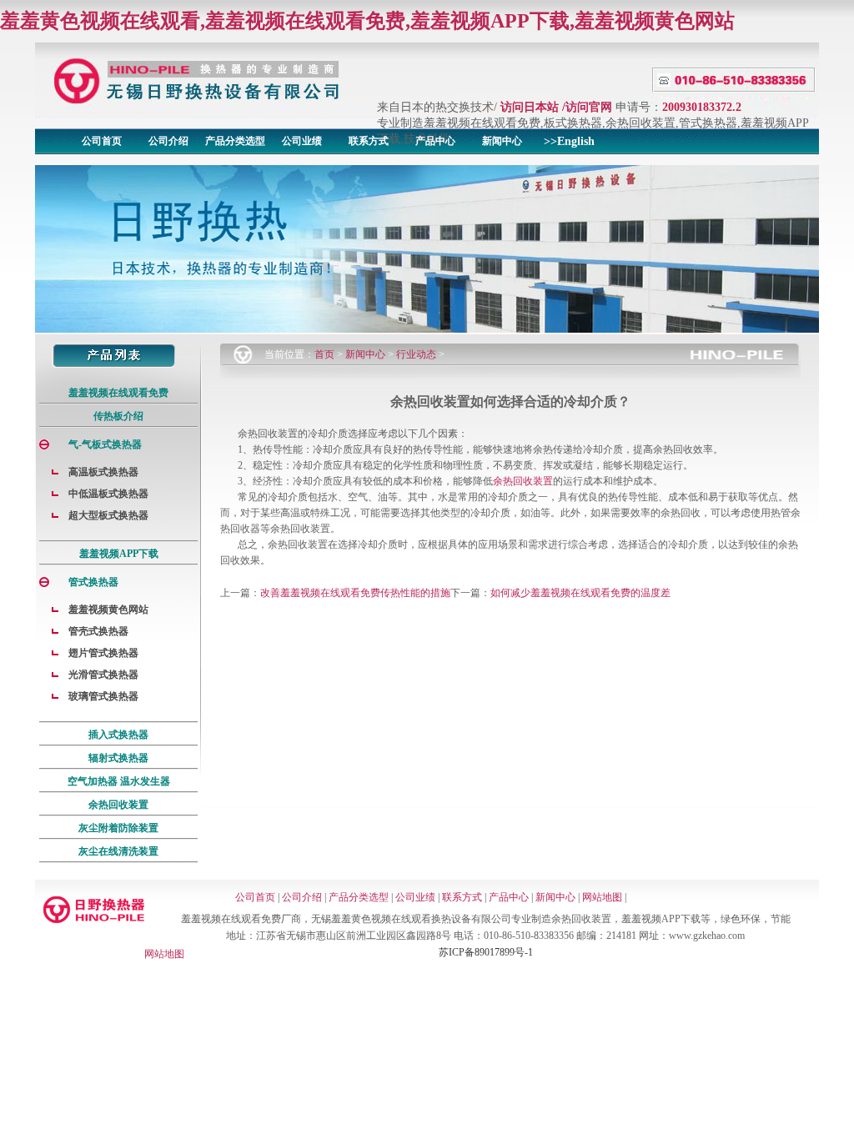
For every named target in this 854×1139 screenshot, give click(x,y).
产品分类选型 (235, 141)
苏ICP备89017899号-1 (486, 952)
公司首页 (102, 141)
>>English (569, 141)
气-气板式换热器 (105, 444)
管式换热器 (93, 582)
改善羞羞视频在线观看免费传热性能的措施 (355, 593)
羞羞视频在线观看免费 (118, 393)
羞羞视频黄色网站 (108, 609)
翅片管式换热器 (103, 653)
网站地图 (602, 897)
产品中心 (435, 141)
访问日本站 (529, 107)
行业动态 (416, 354)
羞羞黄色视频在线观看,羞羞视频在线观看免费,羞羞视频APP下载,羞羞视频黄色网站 (367, 21)
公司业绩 (302, 141)
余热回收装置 (118, 804)
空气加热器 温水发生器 (119, 781)
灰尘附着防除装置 (118, 828)
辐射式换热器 (118, 758)
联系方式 (369, 141)
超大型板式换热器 (108, 515)
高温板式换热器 (103, 472)
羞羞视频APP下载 (118, 553)
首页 (324, 354)
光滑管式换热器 (103, 674)
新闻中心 (502, 141)
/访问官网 (587, 107)
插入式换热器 (118, 734)
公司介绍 (168, 141)
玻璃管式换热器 (103, 696)
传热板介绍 (118, 416)
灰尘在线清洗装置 (118, 851)
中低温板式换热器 (108, 493)
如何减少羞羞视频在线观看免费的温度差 (580, 593)
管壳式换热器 (98, 631)
